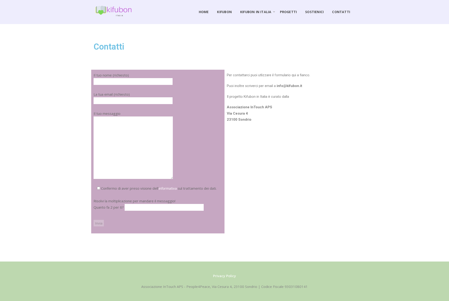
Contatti (341, 12)
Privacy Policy (224, 275)
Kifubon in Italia (256, 12)
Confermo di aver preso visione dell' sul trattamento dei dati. (158, 188)
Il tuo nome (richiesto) (111, 75)
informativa (168, 188)
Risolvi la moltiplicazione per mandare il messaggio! (134, 204)
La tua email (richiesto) (112, 94)
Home (204, 12)
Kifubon (224, 12)
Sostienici (314, 12)
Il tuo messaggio (107, 113)
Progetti (288, 12)
